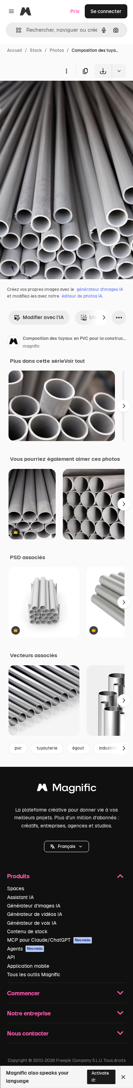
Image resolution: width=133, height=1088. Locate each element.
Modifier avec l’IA (43, 317)
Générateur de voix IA (31, 923)
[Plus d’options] (66, 71)
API (11, 957)
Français (66, 846)
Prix (75, 11)
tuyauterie (47, 748)
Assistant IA (20, 897)
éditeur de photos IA (82, 296)
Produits (18, 876)
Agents (25, 949)
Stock (36, 50)
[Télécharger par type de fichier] (119, 71)
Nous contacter (28, 1033)
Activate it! (100, 1076)
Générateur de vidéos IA (34, 914)
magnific (31, 346)
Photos (57, 50)
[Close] (123, 1077)
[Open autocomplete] (16, 30)
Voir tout (74, 361)
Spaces (15, 888)
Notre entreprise (29, 1013)
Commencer (23, 993)
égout (78, 748)
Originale (46, 94)
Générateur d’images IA (33, 906)
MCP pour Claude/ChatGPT (48, 940)
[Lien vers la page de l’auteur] (13, 342)
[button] (66, 846)
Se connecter (106, 11)
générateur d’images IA (100, 289)
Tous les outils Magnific (33, 974)
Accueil (14, 50)
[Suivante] (104, 318)
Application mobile (28, 966)
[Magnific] (66, 789)
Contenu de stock (27, 931)
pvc (18, 748)
